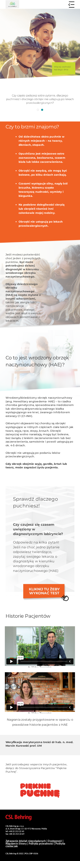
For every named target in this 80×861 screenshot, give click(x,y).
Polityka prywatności (41, 843)
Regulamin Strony (16, 843)
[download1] (40, 782)
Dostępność (55, 841)
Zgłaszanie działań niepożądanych (26, 841)
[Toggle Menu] (71, 4)
